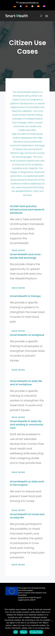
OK (15, 632)
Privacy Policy (36, 632)
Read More (18, 250)
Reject (23, 632)
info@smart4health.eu (29, 2)
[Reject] (51, 621)
